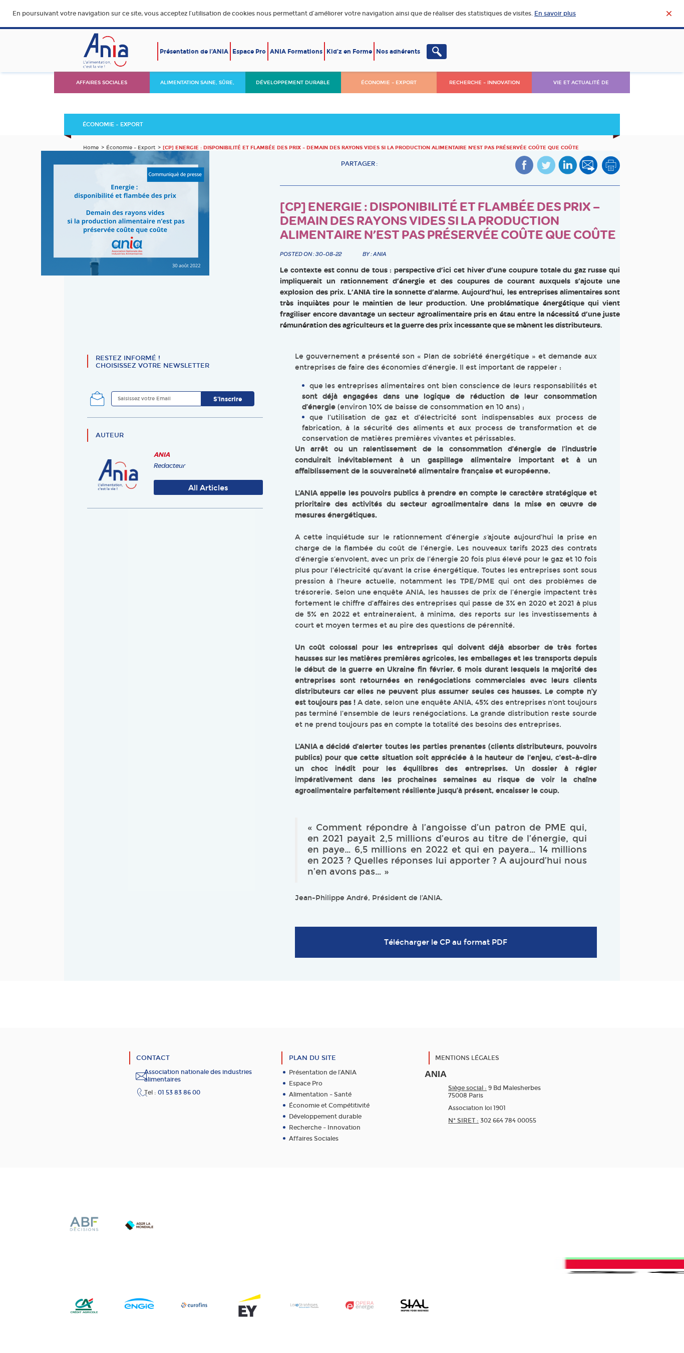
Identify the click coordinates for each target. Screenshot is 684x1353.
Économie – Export (389, 83)
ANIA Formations (296, 51)
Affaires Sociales (313, 1138)
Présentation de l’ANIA (194, 51)
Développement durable (293, 83)
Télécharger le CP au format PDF (445, 942)
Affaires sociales (101, 83)
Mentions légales (467, 1057)
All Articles (208, 487)
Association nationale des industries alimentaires (198, 1075)
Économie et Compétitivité (329, 1105)
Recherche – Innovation (484, 83)
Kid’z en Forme (349, 51)
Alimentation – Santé (320, 1094)
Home (91, 148)
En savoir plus (555, 13)
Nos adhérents (398, 51)
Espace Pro (249, 51)
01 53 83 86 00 (179, 1092)
